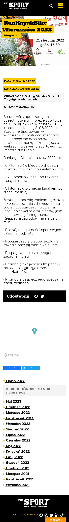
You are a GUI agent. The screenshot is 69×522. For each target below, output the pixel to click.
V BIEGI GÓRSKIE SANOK (28, 390)
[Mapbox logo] (11, 355)
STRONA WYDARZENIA (19, 106)
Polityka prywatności (25, 514)
